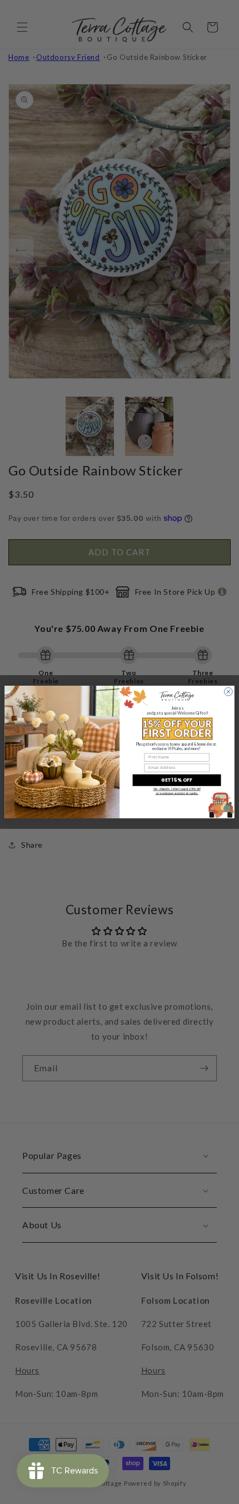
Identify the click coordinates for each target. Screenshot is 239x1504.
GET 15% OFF (177, 780)
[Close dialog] (228, 691)
